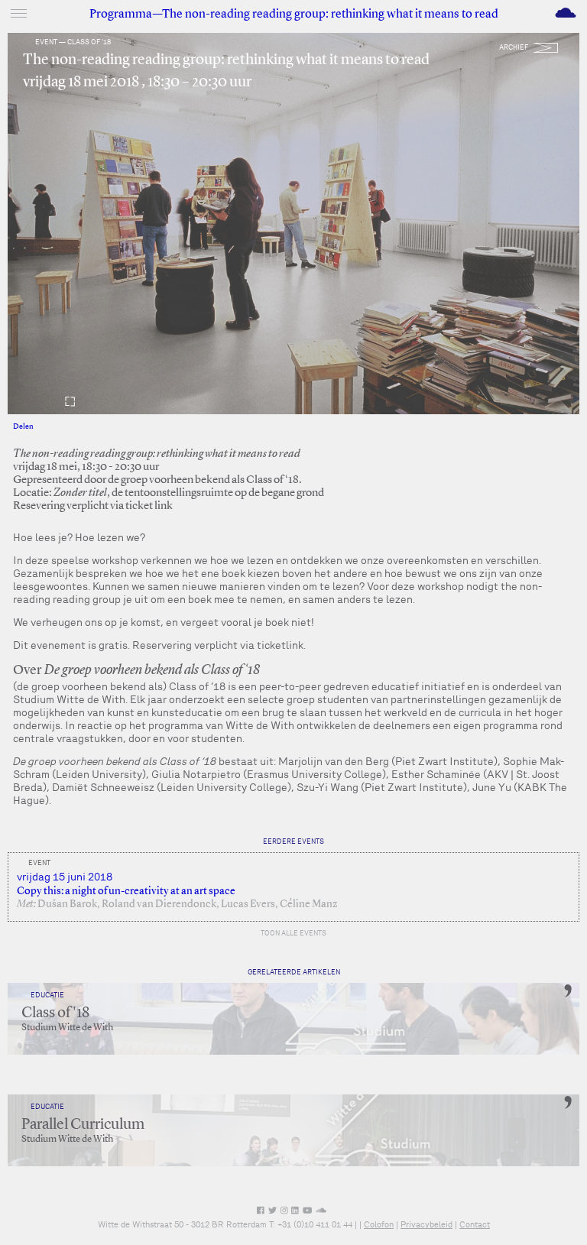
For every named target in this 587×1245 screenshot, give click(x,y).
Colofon (379, 1224)
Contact (474, 1224)
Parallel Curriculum (82, 1125)
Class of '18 (55, 1013)
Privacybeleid (426, 1224)
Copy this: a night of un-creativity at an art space (126, 891)
